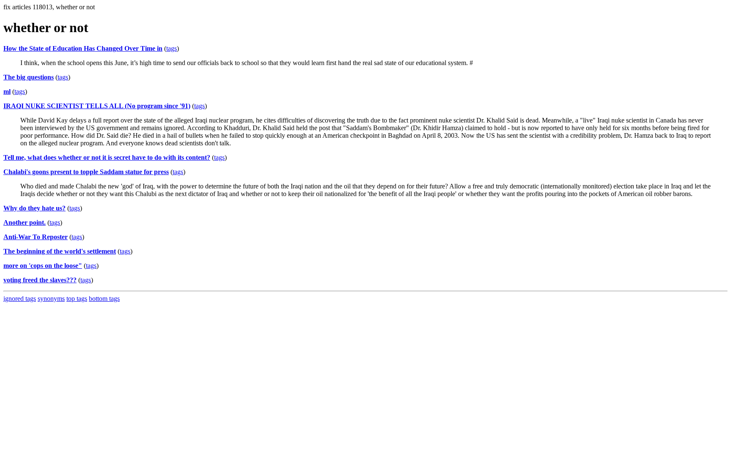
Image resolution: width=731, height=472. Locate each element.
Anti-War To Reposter (35, 236)
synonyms (51, 298)
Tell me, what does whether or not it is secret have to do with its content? (106, 157)
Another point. (24, 222)
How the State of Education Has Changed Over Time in (82, 48)
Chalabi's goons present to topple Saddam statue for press (86, 171)
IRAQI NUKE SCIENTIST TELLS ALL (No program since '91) (96, 105)
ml (7, 91)
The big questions (28, 77)
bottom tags (104, 298)
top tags (76, 298)
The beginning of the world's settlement (59, 251)
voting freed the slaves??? (40, 280)
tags (171, 48)
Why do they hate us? (34, 208)
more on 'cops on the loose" (42, 265)
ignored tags (19, 298)
